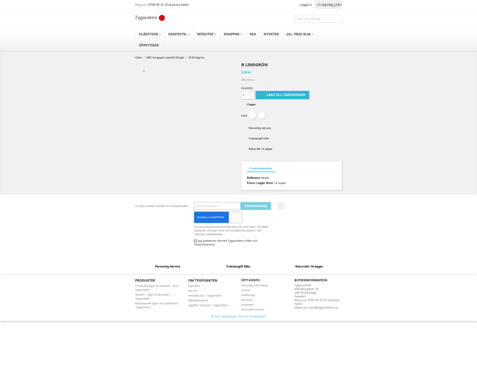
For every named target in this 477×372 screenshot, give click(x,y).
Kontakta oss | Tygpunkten (205, 295)
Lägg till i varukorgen (282, 94)
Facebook (281, 206)
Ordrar (245, 290)
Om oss (193, 290)
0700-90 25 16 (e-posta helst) (169, 5)
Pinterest (262, 115)
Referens (253, 178)
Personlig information (254, 285)
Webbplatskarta (198, 300)
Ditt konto (250, 280)
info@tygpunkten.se (323, 307)
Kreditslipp (248, 295)
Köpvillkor (194, 286)
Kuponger (247, 304)
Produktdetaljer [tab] (261, 168)
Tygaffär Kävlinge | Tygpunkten (208, 305)
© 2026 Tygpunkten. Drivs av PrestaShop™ (238, 316)
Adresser (246, 300)
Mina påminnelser (252, 309)
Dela (252, 115)
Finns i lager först (260, 183)
